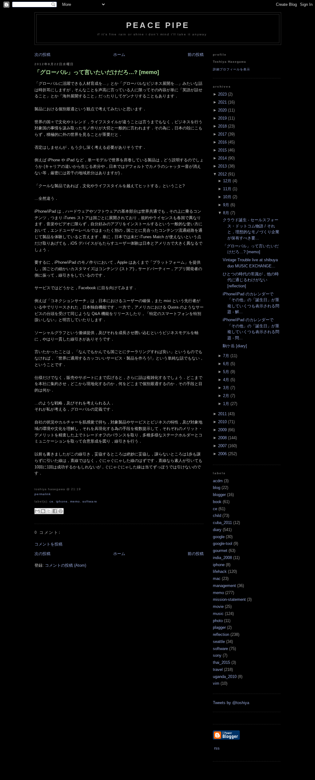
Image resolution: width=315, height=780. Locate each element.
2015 (222, 150)
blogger (219, 494)
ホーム (119, 54)
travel (218, 669)
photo (218, 620)
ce (52, 501)
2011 (222, 414)
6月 (226, 363)
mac (217, 578)
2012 (222, 174)
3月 (226, 387)
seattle (219, 641)
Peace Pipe (157, 25)
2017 (222, 134)
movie (218, 606)
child (217, 515)
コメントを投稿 (48, 544)
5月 (226, 371)
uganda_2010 (225, 676)
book (217, 501)
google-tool (222, 543)
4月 (226, 379)
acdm (218, 481)
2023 (222, 94)
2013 (222, 166)
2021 (222, 102)
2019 (222, 118)
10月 (227, 197)
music (218, 613)
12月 (227, 181)
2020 (222, 110)
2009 (222, 429)
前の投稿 (196, 54)
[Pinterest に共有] (61, 511)
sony (217, 655)
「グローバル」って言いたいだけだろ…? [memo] (96, 72)
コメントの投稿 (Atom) (65, 565)
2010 (222, 422)
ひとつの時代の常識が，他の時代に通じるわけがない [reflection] (251, 280)
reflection (221, 634)
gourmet (220, 550)
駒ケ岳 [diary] (235, 346)
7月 (226, 355)
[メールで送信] (37, 511)
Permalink (42, 494)
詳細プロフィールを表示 (231, 69)
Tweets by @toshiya (231, 702)
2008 (222, 437)
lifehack (220, 571)
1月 (226, 403)
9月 (226, 205)
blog (216, 487)
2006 (222, 453)
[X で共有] (49, 511)
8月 (226, 213)
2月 (226, 395)
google (219, 536)
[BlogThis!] (43, 511)
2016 (222, 142)
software (89, 501)
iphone (62, 501)
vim (216, 683)
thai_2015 (221, 662)
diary (217, 529)
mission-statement (229, 599)
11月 (227, 189)
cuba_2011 (222, 522)
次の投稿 (42, 54)
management (224, 585)
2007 (222, 445)
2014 (222, 158)
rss (216, 748)
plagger (219, 627)
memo (75, 501)
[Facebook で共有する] (55, 511)
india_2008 (222, 557)
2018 (222, 126)
